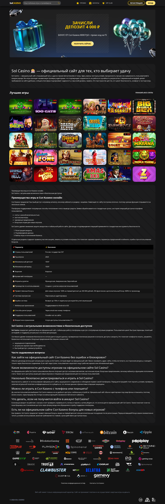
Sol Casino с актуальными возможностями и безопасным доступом (37, 193)
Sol (15, 3)
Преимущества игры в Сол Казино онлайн (27, 191)
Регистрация (136, 3)
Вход (150, 3)
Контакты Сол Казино (97, 483)
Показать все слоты (144, 93)
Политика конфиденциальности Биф (73, 483)
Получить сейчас (82, 44)
